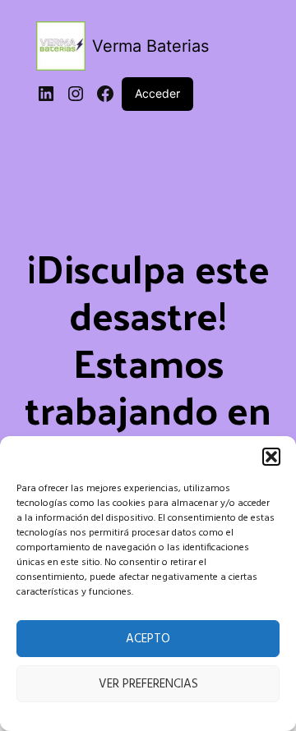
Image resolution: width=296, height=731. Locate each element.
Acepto (148, 639)
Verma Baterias (150, 46)
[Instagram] (76, 93)
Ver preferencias (148, 684)
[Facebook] (105, 93)
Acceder (157, 93)
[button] (271, 456)
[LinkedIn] (46, 93)
